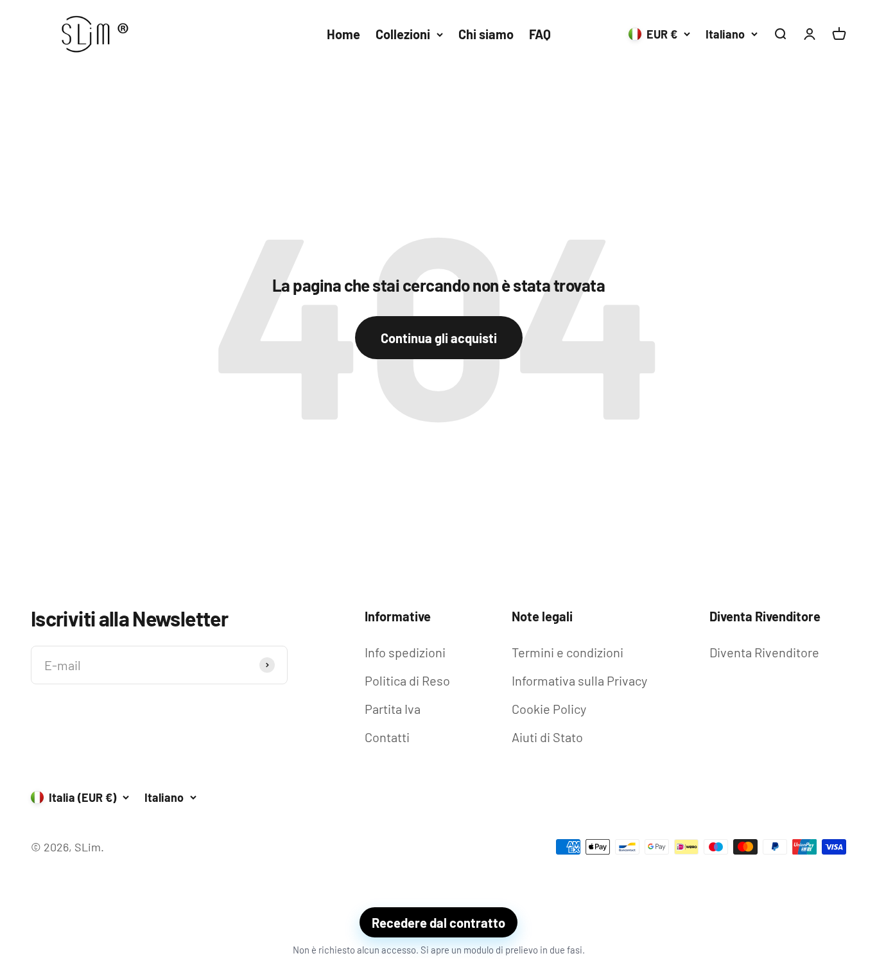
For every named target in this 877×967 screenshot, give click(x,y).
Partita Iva (393, 708)
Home (343, 34)
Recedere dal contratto (438, 922)
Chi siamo (486, 34)
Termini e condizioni (567, 652)
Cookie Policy (549, 708)
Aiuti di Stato (547, 737)
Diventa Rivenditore (764, 652)
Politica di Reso (407, 680)
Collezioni (403, 34)
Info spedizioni (405, 652)
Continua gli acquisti (439, 338)
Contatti (387, 737)
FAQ (540, 34)
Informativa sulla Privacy (579, 680)
